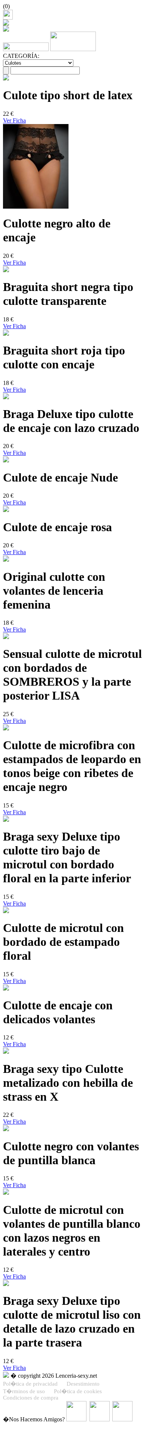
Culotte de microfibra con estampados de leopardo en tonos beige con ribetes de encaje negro (72, 766)
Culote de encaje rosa (57, 527)
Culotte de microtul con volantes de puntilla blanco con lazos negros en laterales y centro (71, 1230)
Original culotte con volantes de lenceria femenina (54, 590)
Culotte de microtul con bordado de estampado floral (63, 941)
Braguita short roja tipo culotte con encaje (64, 357)
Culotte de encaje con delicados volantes (58, 1012)
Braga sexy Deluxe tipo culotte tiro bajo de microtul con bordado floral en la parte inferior (67, 857)
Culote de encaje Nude (60, 477)
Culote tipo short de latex (68, 95)
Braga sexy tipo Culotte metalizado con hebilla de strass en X (68, 1082)
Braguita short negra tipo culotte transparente (68, 294)
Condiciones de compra (30, 1398)
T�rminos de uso (24, 1391)
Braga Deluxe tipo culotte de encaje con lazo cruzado (71, 421)
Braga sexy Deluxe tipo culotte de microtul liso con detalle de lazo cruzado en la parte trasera (72, 1321)
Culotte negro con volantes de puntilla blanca (71, 1153)
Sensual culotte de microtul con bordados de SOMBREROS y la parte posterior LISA (72, 674)
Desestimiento (83, 1384)
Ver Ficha (14, 120)
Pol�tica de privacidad (30, 1384)
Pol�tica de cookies (78, 1391)
